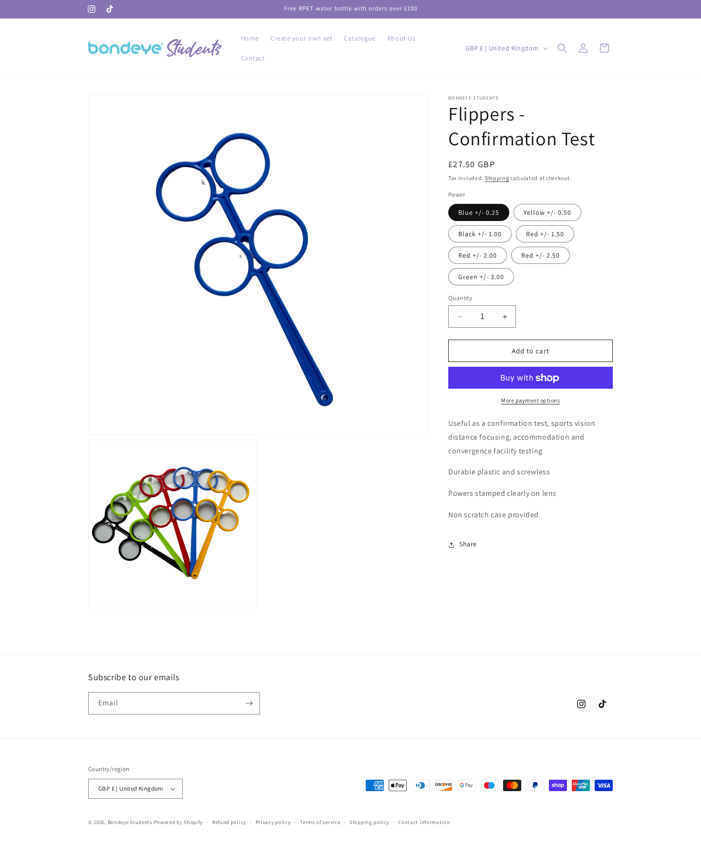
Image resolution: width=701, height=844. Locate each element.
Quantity (460, 298)
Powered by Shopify (178, 822)
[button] (562, 48)
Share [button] (468, 544)
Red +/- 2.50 (540, 255)
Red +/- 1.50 (545, 234)
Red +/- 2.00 (477, 255)
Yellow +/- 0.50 (547, 212)
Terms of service (320, 822)
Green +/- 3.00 (481, 276)
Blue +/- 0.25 (478, 212)
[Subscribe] (248, 703)
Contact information (424, 822)
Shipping (497, 177)
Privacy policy (273, 822)
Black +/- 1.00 (480, 234)
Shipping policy (369, 822)
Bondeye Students (130, 822)
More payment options (530, 400)
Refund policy (229, 822)
